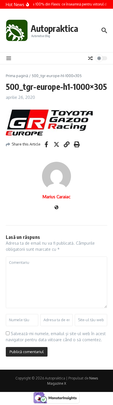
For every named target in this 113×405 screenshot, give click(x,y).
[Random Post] (90, 58)
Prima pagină (17, 75)
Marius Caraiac (56, 196)
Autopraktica (54, 28)
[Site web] (56, 207)
